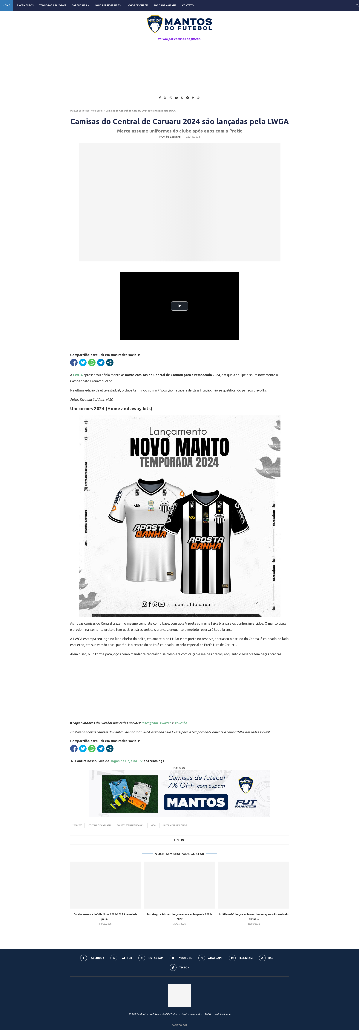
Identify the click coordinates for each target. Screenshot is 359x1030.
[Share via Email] (182, 840)
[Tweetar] (83, 362)
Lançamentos (24, 5)
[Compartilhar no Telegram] (101, 362)
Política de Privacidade (217, 1014)
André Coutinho (171, 136)
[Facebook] (160, 97)
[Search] (357, 5)
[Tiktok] (198, 97)
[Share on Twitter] (178, 840)
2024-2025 (77, 825)
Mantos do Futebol (80, 110)
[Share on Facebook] (174, 840)
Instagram (149, 723)
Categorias (79, 5)
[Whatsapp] (182, 97)
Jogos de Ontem (137, 5)
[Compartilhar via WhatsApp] (92, 362)
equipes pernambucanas (130, 825)
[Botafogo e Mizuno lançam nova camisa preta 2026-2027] (179, 885)
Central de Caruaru (99, 825)
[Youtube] (176, 97)
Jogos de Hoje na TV (108, 5)
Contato (188, 5)
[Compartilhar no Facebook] (74, 362)
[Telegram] (187, 97)
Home (6, 5)
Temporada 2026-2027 (52, 5)
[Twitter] (165, 97)
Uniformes (97, 110)
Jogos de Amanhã (165, 5)
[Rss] (193, 97)
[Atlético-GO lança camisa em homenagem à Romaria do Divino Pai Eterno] (253, 885)
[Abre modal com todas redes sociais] (109, 362)
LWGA (153, 825)
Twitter (165, 723)
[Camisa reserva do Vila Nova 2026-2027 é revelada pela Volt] (105, 885)
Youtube (180, 723)
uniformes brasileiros (174, 825)
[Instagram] (171, 97)
